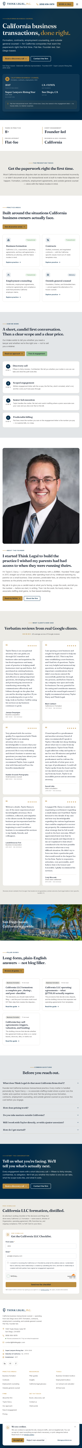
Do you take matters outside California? (24, 1115)
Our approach (7, 1406)
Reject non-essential (35, 1440)
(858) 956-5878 (46, 4)
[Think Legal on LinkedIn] (5, 1363)
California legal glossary (37, 1384)
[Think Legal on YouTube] (10, 1363)
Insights (32, 1380)
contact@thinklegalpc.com (15, 1342)
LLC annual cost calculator (65, 1384)
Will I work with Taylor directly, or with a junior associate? (33, 1122)
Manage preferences (65, 1440)
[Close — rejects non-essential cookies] (75, 1426)
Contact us (33, 1402)
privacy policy (45, 1289)
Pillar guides (33, 1376)
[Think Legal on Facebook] (16, 1363)
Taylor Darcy (7, 1402)
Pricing (5, 1414)
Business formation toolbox (65, 1376)
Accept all (17, 1440)
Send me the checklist (41, 1285)
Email (8, 1252)
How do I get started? (14, 1129)
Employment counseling (11, 1384)
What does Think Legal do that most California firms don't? (33, 1083)
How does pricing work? (15, 1107)
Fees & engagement (10, 1410)
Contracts (6, 1380)
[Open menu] (77, 4)
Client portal (33, 1406)
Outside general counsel (11, 1388)
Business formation (9, 1376)
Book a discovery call (37, 1398)
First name (10, 1242)
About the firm (7, 1398)
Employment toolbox (63, 1380)
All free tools (60, 1388)
